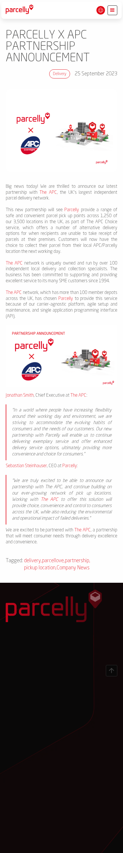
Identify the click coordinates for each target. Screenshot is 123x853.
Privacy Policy (22, 845)
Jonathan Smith (20, 395)
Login (41, 658)
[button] (100, 10)
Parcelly (71, 210)
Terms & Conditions (55, 845)
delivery (59, 74)
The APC (48, 192)
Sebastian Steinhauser (26, 466)
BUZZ (106, 845)
